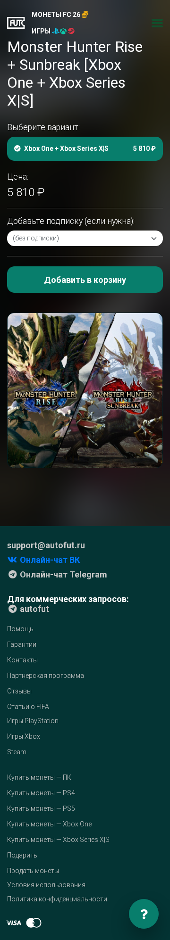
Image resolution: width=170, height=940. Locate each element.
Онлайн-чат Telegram (62, 574)
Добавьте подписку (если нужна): (71, 221)
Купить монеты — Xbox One (49, 824)
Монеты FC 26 (57, 14)
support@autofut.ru (46, 545)
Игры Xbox (23, 736)
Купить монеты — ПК (39, 777)
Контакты (22, 660)
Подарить (22, 855)
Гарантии (21, 644)
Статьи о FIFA (28, 706)
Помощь (20, 629)
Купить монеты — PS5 (41, 808)
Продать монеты (33, 870)
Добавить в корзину (85, 280)
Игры (42, 31)
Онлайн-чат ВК (49, 560)
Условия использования (46, 885)
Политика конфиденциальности (57, 899)
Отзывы (19, 691)
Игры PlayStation (33, 721)
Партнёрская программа (45, 675)
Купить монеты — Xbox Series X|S (58, 839)
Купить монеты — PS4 (41, 793)
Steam (16, 752)
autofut (33, 609)
